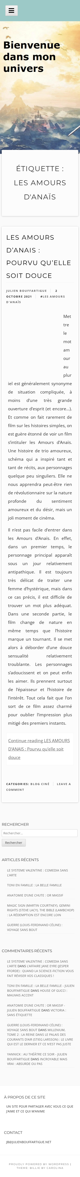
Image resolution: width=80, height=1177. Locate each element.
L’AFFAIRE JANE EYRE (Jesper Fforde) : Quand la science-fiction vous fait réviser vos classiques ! (40, 971)
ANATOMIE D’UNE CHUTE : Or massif (35, 895)
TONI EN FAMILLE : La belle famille (34, 885)
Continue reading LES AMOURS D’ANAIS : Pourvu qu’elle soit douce (39, 749)
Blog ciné (40, 784)
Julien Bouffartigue (26, 291)
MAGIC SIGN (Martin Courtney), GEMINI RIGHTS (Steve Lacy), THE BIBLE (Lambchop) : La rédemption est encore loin (40, 910)
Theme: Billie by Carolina (40, 1167)
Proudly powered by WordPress (39, 1164)
